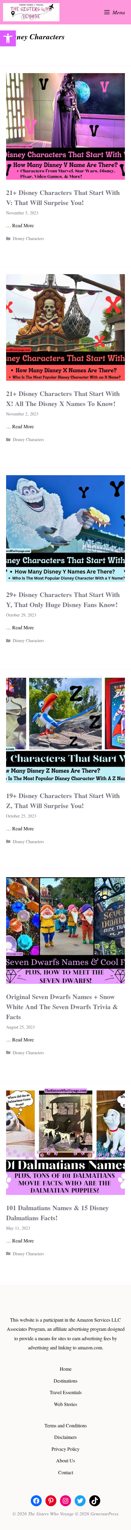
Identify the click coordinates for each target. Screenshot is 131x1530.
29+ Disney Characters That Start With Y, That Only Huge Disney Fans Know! (63, 599)
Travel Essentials (66, 1392)
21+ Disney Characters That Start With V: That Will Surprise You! (63, 197)
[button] (8, 38)
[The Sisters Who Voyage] (31, 12)
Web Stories (65, 1404)
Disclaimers (65, 1437)
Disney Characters (28, 238)
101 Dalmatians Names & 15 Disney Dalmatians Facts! (57, 1213)
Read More (23, 225)
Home (66, 1369)
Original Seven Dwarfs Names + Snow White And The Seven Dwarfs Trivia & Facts (62, 1006)
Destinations (65, 1380)
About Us (65, 1460)
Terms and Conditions (65, 1425)
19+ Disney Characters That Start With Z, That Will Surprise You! (63, 800)
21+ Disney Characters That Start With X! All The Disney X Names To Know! (63, 398)
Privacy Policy (65, 1449)
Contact (65, 1472)
